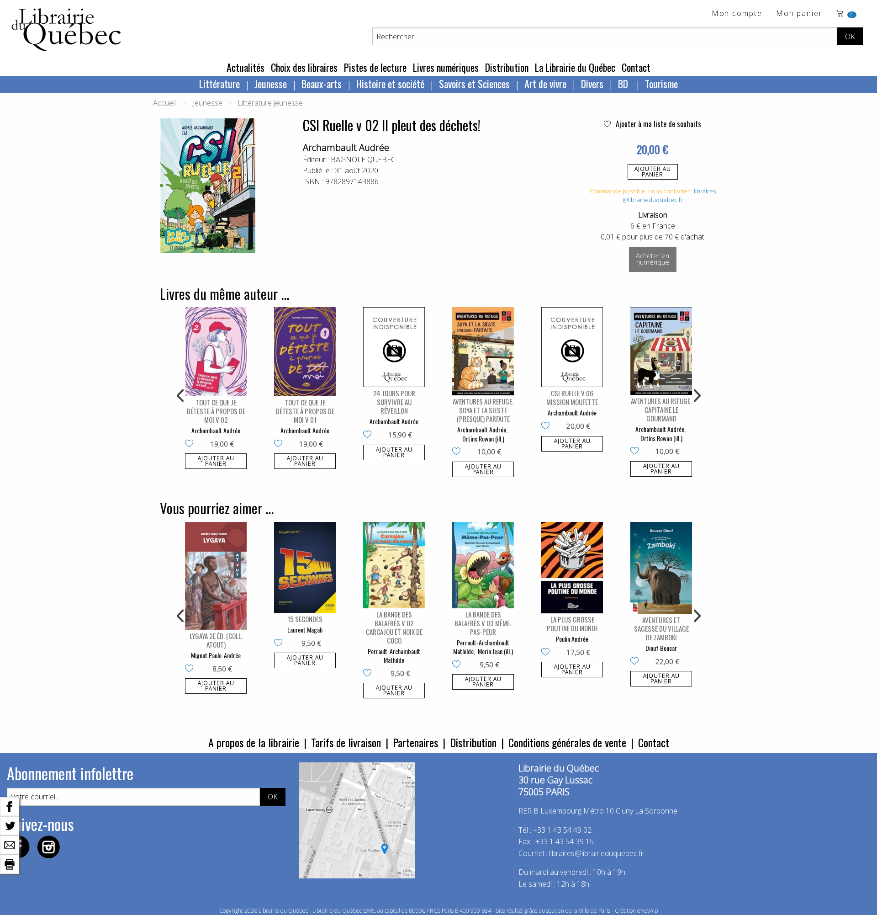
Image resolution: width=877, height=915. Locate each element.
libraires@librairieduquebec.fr (669, 195)
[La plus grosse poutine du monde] (572, 568)
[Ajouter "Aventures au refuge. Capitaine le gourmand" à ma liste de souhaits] (636, 452)
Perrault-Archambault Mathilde (394, 655)
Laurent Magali (304, 629)
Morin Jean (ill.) (495, 651)
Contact (636, 67)
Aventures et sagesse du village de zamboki (661, 628)
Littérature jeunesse (270, 103)
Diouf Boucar (661, 648)
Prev (181, 395)
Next (696, 395)
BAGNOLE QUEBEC (363, 159)
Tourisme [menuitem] (661, 83)
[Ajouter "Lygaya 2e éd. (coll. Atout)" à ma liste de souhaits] (191, 669)
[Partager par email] (9, 844)
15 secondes (304, 619)
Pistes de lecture (375, 67)
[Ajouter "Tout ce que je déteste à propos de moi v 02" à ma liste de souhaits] (191, 444)
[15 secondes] (305, 567)
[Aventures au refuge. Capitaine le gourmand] (661, 351)
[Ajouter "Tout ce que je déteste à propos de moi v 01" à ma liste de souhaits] (280, 444)
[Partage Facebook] (9, 806)
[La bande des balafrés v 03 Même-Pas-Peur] (483, 565)
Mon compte (737, 14)
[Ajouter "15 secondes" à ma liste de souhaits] (280, 643)
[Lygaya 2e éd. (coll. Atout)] (216, 576)
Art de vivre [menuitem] (545, 83)
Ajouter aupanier (652, 171)
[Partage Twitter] (9, 825)
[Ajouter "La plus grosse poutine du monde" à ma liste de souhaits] (547, 653)
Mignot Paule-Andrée (216, 655)
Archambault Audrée (346, 147)
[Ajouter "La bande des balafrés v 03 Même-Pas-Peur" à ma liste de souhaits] (458, 665)
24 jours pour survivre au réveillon (394, 401)
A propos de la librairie (253, 742)
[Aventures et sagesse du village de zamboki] (661, 568)
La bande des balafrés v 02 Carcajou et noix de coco (394, 627)
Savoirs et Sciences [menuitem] (474, 83)
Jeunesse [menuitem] (270, 83)
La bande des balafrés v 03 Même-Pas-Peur (483, 623)
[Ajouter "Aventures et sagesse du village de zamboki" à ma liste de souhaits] (636, 662)
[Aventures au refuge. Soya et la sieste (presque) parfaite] (483, 351)
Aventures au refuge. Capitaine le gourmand (661, 409)
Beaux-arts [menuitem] (321, 83)
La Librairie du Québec (575, 67)
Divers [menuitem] (592, 83)
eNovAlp (647, 911)
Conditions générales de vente (567, 742)
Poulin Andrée (572, 639)
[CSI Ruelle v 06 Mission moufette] (572, 347)
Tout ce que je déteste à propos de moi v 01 (305, 411)
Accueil (164, 103)
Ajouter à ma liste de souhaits (657, 123)
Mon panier (799, 14)
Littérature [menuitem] (219, 83)
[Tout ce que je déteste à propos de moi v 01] (305, 351)
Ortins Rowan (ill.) (483, 438)
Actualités (245, 67)
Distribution (506, 67)
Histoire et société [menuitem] (390, 83)
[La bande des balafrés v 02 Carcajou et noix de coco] (394, 565)
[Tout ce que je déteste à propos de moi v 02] (216, 351)
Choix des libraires (304, 67)
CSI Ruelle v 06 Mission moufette (572, 397)
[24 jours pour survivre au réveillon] (394, 347)
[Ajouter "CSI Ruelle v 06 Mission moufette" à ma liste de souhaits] (547, 426)
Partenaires (415, 742)
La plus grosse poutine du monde (572, 623)
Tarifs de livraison (346, 742)
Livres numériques (446, 67)
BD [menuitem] (624, 83)
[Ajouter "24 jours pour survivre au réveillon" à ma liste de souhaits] (369, 435)
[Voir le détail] (216, 351)
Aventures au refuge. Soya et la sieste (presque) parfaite (483, 410)
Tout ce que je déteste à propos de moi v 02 (216, 411)
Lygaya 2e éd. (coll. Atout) (216, 640)
